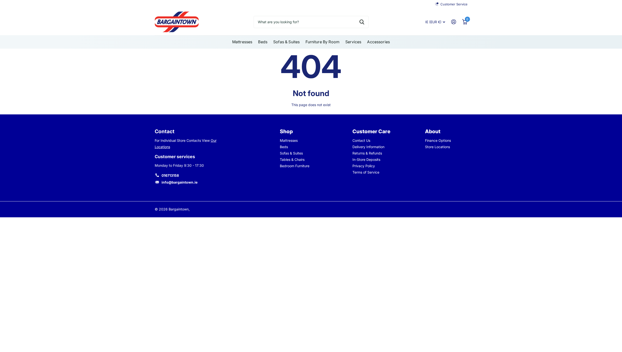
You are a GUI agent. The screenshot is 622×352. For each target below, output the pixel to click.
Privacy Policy (363, 166)
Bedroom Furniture (294, 166)
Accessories (378, 41)
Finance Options (438, 140)
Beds (262, 41)
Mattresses (242, 41)
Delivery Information (368, 147)
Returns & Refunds (367, 153)
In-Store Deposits (366, 159)
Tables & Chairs (292, 159)
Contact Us (361, 140)
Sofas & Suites (286, 41)
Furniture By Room (322, 41)
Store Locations (437, 147)
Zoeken (362, 22)
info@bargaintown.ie (179, 182)
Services (353, 41)
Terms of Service (365, 172)
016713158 (170, 175)
